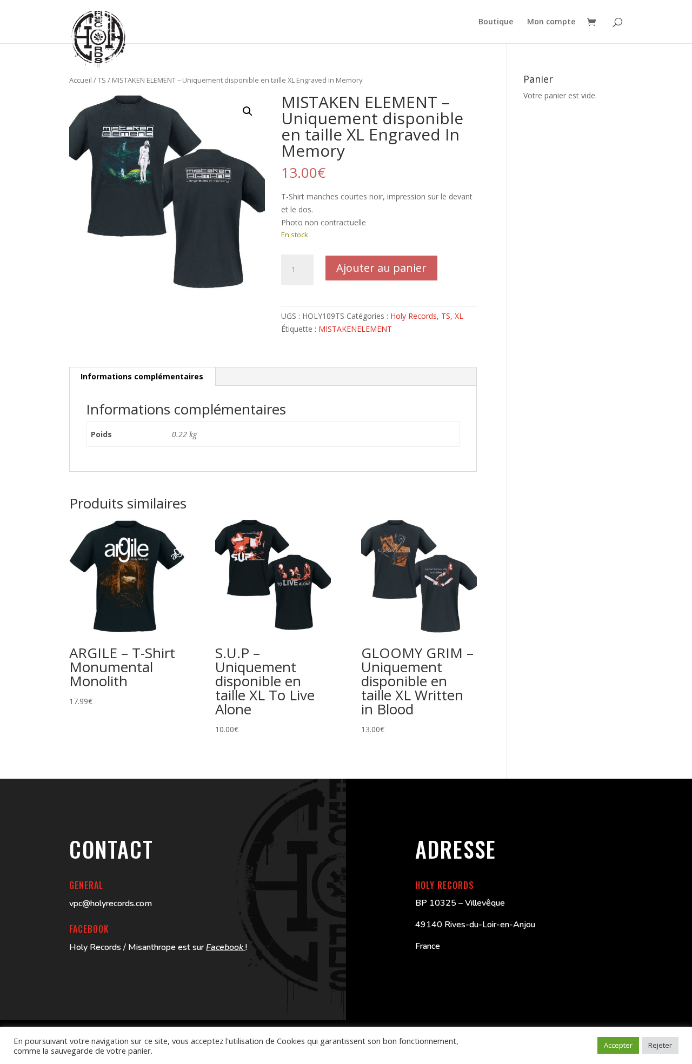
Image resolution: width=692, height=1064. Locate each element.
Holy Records (413, 316)
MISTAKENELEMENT (355, 329)
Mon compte (551, 22)
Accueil (80, 80)
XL (459, 316)
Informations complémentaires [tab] (142, 376)
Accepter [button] (618, 1045)
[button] (247, 111)
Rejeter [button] (660, 1045)
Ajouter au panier (381, 267)
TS (102, 80)
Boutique (495, 22)
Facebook (225, 947)
